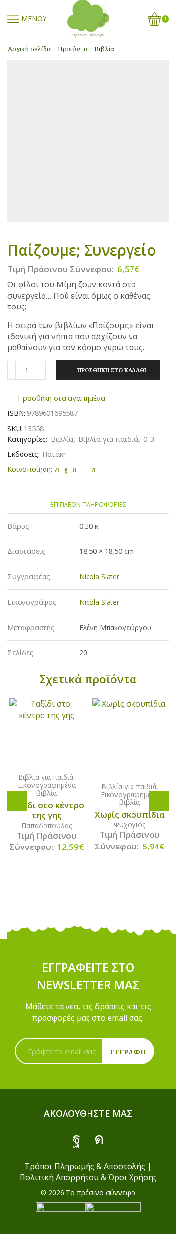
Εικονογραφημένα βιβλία (47, 788)
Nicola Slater (99, 576)
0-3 (148, 439)
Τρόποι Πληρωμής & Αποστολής (84, 1166)
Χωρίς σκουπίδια (130, 815)
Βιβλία (104, 48)
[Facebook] (66, 469)
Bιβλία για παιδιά (108, 439)
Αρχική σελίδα (29, 48)
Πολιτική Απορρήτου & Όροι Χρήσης (88, 1177)
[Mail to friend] (83, 469)
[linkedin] (91, 469)
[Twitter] (57, 469)
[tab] (88, 504)
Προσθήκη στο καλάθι (111, 370)
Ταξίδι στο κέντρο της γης (46, 810)
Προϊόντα (73, 48)
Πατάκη (54, 454)
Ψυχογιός (129, 824)
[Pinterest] (74, 469)
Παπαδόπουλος (47, 825)
